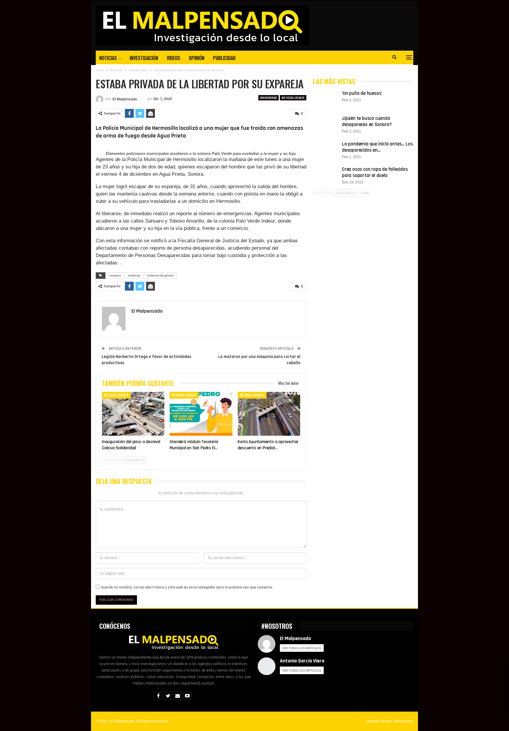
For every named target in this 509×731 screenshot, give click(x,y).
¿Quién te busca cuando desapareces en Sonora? (367, 121)
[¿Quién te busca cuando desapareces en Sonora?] (325, 124)
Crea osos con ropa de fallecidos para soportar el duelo (375, 172)
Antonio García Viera (302, 660)
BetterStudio (403, 721)
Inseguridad (268, 97)
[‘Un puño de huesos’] (325, 99)
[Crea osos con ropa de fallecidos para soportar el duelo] (325, 175)
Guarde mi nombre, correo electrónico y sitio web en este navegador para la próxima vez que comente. (187, 587)
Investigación (144, 58)
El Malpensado (295, 638)
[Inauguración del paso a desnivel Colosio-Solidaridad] (133, 414)
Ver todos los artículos (301, 648)
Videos (173, 58)
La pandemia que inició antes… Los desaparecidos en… (377, 147)
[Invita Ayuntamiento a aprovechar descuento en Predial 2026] (269, 414)
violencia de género (160, 275)
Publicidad (224, 58)
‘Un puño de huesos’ (362, 93)
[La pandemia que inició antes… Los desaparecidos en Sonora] (325, 150)
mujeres (115, 275)
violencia (134, 275)
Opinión (196, 58)
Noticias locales (293, 97)
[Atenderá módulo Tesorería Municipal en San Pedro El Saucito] (201, 414)
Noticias (108, 58)
